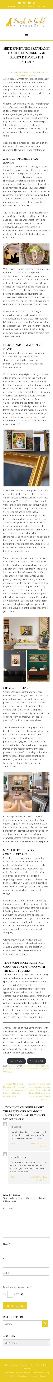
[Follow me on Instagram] (34, 3)
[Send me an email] (19, 3)
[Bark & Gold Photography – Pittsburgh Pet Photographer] (26, 22)
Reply (12, 1143)
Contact (42, 1376)
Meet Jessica (9, 1373)
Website (7, 1273)
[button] (26, 35)
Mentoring (33, 1376)
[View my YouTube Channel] (29, 3)
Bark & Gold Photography (32, 1066)
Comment (8, 1208)
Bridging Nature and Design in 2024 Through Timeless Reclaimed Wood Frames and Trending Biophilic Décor (14, 1090)
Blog (12, 1066)
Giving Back (22, 1376)
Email (6, 1258)
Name (6, 1244)
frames (46, 1066)
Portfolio (12, 1376)
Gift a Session (38, 1373)
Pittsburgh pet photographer (27, 1068)
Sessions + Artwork (23, 1373)
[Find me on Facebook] (24, 3)
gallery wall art (9, 1068)
